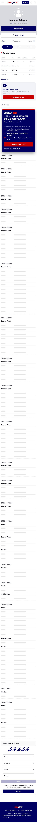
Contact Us (9, 813)
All (7, 47)
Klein (11, 23)
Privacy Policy (17, 813)
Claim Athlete (18, 29)
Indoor (18, 47)
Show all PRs (4, 79)
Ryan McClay (28, 810)
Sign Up (25, 2)
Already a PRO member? (12, 148)
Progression (16, 41)
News (31, 41)
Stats (3, 41)
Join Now (18, 791)
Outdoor (30, 47)
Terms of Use (26, 813)
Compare (18, 781)
